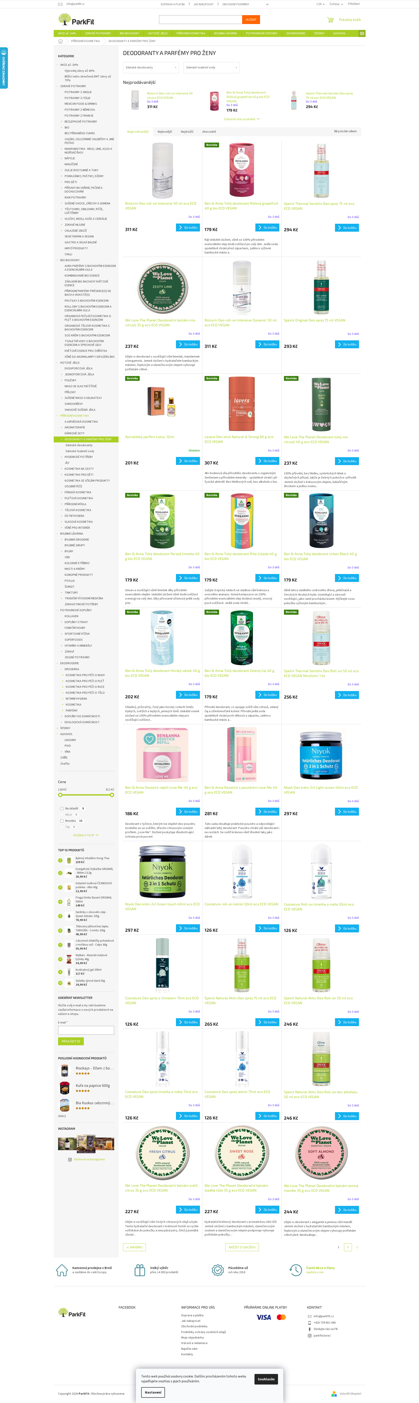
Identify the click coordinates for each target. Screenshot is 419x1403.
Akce (71, 814)
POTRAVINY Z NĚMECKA (80, 110)
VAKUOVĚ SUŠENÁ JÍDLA (80, 410)
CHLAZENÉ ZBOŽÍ (76, 231)
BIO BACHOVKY (70, 260)
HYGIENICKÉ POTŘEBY (79, 457)
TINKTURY (71, 593)
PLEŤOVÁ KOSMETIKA (79, 498)
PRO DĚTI (71, 182)
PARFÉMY (72, 710)
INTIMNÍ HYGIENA (76, 699)
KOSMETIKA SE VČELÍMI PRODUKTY (87, 481)
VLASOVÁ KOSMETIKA (79, 522)
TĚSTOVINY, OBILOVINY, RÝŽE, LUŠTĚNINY (84, 211)
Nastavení (153, 1392)
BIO (67, 127)
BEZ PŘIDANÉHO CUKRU (80, 133)
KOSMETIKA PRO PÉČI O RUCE (85, 687)
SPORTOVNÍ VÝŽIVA (77, 634)
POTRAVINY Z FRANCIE (79, 116)
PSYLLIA (70, 581)
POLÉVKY (70, 380)
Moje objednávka (192, 1337)
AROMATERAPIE (75, 427)
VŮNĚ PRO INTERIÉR (77, 528)
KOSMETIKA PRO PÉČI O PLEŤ (85, 681)
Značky (65, 763)
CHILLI (68, 254)
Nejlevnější (165, 132)
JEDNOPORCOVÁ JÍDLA (79, 374)
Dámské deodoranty (79, 445)
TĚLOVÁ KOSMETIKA (78, 510)
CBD (67, 557)
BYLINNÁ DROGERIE (77, 539)
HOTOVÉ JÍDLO (70, 363)
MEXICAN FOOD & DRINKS (81, 104)
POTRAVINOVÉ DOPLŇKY (76, 610)
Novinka (73, 821)
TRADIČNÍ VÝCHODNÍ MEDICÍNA (84, 598)
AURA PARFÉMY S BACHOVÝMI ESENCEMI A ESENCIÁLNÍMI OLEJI (90, 268)
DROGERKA (72, 669)
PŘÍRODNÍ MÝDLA (75, 504)
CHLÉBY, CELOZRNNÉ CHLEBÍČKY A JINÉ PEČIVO (89, 141)
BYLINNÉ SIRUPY (75, 545)
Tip (70, 827)
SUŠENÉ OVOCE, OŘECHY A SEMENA (87, 203)
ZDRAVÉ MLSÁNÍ (75, 225)
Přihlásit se (71, 1041)
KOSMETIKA (73, 704)
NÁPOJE (70, 158)
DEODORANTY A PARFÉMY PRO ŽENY (88, 439)
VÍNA (67, 752)
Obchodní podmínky (235, 4)
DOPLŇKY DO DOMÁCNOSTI (82, 716)
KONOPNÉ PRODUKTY (79, 575)
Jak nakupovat (204, 4)
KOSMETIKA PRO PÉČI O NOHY (85, 675)
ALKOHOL (66, 734)
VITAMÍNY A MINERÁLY (78, 646)
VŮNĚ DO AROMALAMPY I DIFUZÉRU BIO (90, 357)
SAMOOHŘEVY (74, 404)
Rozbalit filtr (83, 835)
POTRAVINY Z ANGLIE (78, 92)
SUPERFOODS (74, 640)
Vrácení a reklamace (194, 1343)
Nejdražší (187, 132)
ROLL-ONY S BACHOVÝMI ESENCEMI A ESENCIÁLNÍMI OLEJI (88, 308)
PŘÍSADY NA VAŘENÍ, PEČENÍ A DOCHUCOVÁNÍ (83, 190)
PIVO (68, 746)
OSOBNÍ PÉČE (73, 486)
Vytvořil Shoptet (350, 1394)
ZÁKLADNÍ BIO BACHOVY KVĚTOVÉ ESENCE (86, 283)
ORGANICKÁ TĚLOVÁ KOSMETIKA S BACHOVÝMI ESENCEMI (87, 328)
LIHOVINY (70, 740)
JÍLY (67, 463)
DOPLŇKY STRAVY (76, 622)
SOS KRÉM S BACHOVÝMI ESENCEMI (87, 335)
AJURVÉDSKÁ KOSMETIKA (81, 422)
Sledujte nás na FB (326, 1329)
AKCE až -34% (69, 65)
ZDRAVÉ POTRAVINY (73, 86)
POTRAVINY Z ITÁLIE (77, 98)
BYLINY (69, 551)
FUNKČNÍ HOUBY (75, 628)
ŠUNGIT (70, 587)
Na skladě (74, 808)
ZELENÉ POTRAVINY (77, 657)
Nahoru (136, 1247)
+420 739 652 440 (325, 1322)
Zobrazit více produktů (239, 119)
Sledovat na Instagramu (89, 1159)
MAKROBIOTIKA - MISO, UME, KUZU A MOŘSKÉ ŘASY (88, 151)
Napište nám (189, 1349)
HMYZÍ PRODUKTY (76, 248)
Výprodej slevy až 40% (80, 71)
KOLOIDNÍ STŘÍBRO (77, 563)
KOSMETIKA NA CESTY (79, 469)
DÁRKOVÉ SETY (74, 433)
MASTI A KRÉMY (75, 569)
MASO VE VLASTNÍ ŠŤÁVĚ (81, 386)
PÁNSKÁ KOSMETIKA (78, 492)
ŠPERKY (65, 728)
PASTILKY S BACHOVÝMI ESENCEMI (87, 301)
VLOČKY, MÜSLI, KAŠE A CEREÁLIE (86, 219)
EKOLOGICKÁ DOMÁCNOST (82, 722)
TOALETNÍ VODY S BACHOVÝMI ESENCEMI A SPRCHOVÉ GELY (84, 343)
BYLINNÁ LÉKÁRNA (71, 534)
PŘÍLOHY (70, 392)
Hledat (251, 19)
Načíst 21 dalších (242, 1247)
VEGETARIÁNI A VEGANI (79, 236)
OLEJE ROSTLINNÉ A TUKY (81, 170)
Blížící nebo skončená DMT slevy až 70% (88, 78)
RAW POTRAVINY (75, 197)
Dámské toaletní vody (80, 451)
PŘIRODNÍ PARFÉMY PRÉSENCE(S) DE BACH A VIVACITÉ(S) (88, 293)
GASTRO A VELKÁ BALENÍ (81, 242)
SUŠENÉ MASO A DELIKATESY (83, 398)
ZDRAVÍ (69, 651)
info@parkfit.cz (324, 1316)
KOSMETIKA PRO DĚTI (79, 475)
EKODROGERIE (69, 663)
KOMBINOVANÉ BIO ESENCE (82, 275)
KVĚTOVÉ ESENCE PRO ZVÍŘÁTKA (86, 351)
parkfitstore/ (322, 1335)
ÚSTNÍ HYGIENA (74, 516)
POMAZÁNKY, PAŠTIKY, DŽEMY (84, 176)
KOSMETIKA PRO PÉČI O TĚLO (85, 693)
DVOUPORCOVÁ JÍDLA (79, 368)
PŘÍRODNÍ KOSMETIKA (74, 416)
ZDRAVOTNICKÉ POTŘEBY (81, 604)
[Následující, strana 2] (348, 1247)
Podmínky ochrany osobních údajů (203, 1332)
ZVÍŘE (64, 758)
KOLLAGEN (71, 616)
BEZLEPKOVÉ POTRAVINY (81, 121)
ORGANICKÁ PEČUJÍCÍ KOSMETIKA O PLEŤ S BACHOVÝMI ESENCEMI (88, 318)
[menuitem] (67, 33)
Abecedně (209, 132)
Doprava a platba (173, 4)
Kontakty (187, 1354)
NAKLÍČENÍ (71, 164)
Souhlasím (266, 1379)
